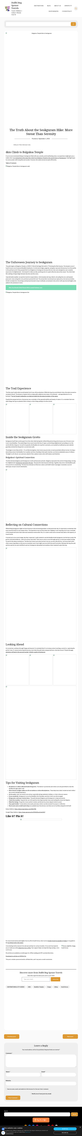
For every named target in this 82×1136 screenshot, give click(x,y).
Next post (70, 1036)
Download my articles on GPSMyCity (16, 956)
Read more (28, 1132)
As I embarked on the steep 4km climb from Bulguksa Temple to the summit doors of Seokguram (39, 158)
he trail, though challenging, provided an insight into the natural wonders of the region (35, 396)
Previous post (12, 1036)
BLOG (49, 5)
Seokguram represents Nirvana (24, 462)
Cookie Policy (67, 11)
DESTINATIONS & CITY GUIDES (15, 987)
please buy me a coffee (24, 948)
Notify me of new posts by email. (41, 1093)
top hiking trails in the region (15, 942)
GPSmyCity (68, 5)
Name (8, 1071)
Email (43, 1071)
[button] (28, 1134)
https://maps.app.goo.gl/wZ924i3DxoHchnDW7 (32, 812)
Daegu (49, 987)
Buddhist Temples (39, 987)
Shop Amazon (53, 11)
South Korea (64, 987)
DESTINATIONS (38, 5)
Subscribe (55, 979)
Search (6, 1111)
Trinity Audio (22, 144)
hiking (56, 987)
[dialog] (41, 1131)
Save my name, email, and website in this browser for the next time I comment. (28, 1089)
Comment (9, 1053)
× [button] (80, 1127)
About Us (57, 5)
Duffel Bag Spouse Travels (16, 5)
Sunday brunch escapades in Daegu (57, 940)
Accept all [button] (65, 1129)
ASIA (29, 987)
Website (8, 1080)
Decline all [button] (65, 1132)
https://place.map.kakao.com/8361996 (25, 809)
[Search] (73, 24)
